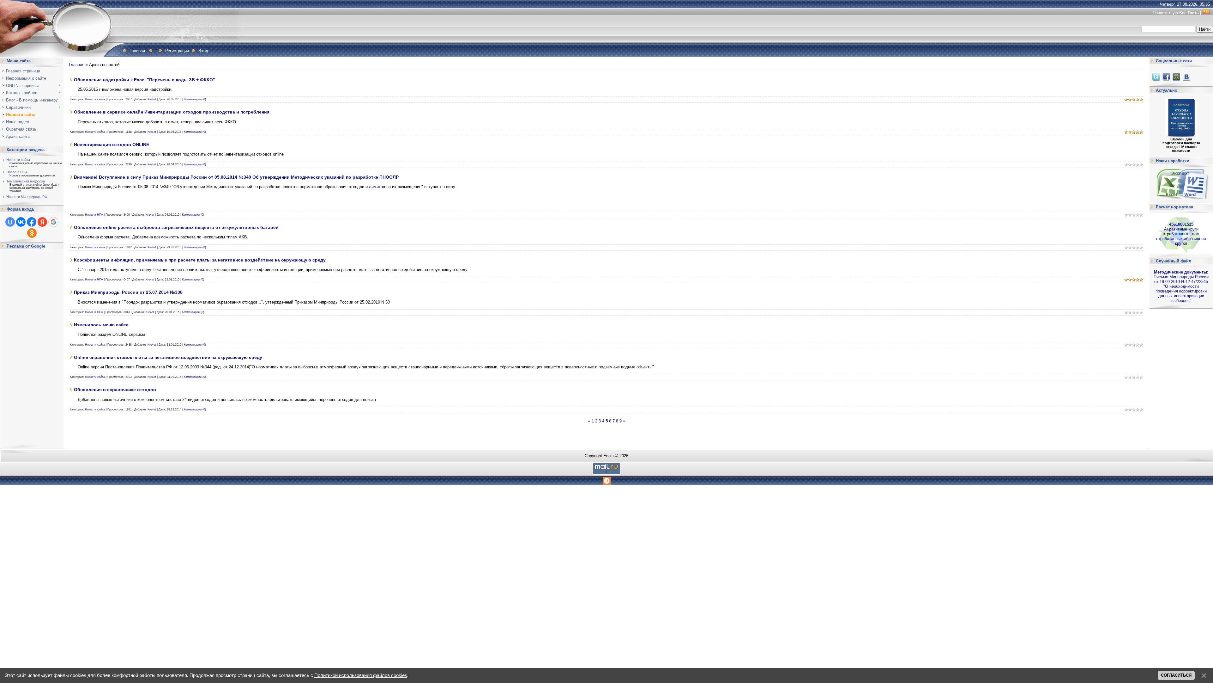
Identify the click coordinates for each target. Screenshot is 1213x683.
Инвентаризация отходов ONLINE (111, 144)
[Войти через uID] (10, 222)
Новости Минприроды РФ (26, 197)
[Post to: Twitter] (1156, 76)
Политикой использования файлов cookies (360, 675)
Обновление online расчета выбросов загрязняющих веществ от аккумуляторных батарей (176, 227)
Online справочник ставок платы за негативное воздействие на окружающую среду (168, 357)
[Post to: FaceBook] (1166, 76)
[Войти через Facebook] (31, 222)
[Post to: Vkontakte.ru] (1186, 76)
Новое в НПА (16, 172)
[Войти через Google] (53, 222)
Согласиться (1176, 675)
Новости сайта (18, 160)
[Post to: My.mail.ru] (1176, 76)
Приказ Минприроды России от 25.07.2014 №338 (128, 292)
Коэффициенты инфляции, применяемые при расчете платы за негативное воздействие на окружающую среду (200, 259)
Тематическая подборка (25, 181)
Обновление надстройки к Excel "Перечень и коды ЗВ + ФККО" (144, 79)
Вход (203, 50)
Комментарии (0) (195, 99)
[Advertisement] (32, 349)
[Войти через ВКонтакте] (21, 222)
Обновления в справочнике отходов (115, 389)
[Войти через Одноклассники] (32, 233)
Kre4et (152, 99)
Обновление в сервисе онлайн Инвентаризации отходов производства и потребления (171, 111)
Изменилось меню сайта (101, 324)
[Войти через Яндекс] (42, 222)
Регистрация (177, 50)
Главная (137, 50)
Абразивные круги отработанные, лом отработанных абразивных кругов (1181, 234)
